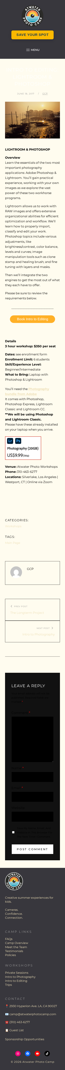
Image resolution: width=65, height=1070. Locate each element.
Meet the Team (16, 947)
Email (17, 788)
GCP (45, 93)
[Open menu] (32, 50)
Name (17, 768)
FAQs (8, 939)
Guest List (16, 1030)
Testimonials (14, 951)
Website (18, 808)
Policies (10, 955)
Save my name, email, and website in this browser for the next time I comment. (35, 832)
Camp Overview (16, 943)
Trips (8, 985)
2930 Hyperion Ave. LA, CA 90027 (33, 1006)
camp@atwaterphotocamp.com (32, 1014)
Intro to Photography (20, 977)
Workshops (13, 526)
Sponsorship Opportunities (24, 1039)
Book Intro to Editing (32, 319)
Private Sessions (16, 972)
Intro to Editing (16, 981)
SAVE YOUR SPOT (32, 35)
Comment (20, 713)
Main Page (12, 543)
